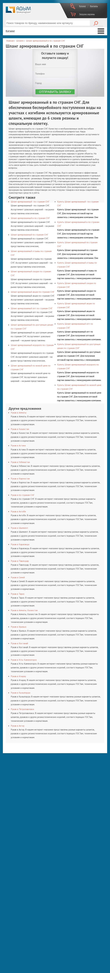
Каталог (82, 6)
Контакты (94, 6)
